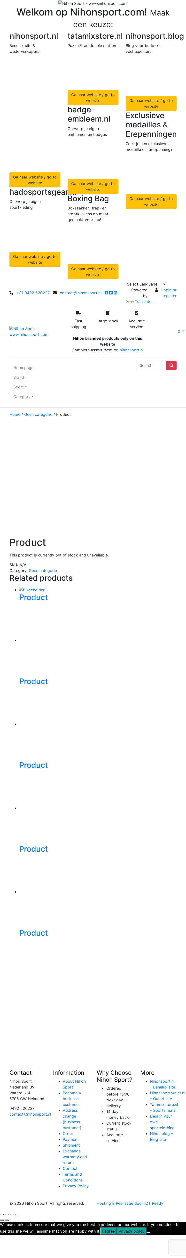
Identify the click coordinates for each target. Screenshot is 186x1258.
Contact (70, 1168)
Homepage (23, 367)
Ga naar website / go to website (35, 180)
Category (22, 396)
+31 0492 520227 (33, 292)
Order (68, 1133)
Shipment (71, 1145)
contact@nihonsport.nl (80, 292)
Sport (18, 387)
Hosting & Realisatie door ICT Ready (130, 1203)
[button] (169, 331)
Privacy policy (132, 1231)
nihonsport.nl (132, 349)
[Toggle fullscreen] (7, 1214)
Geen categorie (38, 414)
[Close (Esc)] (17, 1214)
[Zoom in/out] (2, 1214)
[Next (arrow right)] (7, 1220)
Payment (71, 1139)
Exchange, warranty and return (75, 1157)
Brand (18, 377)
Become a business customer (72, 1098)
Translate (143, 301)
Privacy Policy (76, 1185)
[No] (148, 1232)
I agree (108, 1231)
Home (14, 414)
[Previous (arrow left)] (2, 1220)
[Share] (12, 1214)
